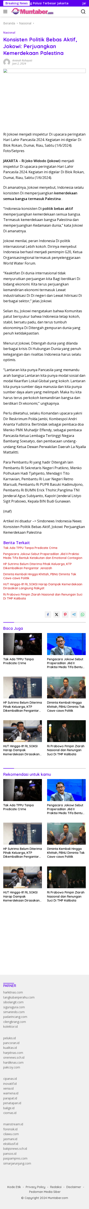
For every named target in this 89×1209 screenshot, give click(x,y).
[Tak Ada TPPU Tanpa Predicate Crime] (22, 644)
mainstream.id (13, 1124)
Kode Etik (14, 1187)
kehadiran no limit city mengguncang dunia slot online (40, 925)
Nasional (9, 32)
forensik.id (10, 1129)
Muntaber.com (58, 1198)
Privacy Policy (35, 1187)
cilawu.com (11, 1134)
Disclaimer (73, 1187)
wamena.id (10, 1093)
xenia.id (8, 1088)
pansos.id (9, 1153)
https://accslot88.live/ (18, 961)
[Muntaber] (32, 11)
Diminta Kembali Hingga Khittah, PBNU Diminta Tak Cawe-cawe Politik (39, 576)
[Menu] (6, 11)
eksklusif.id (10, 1144)
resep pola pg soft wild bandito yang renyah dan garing (41, 945)
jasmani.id (10, 1139)
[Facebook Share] (48, 614)
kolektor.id (10, 1026)
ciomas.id (9, 1113)
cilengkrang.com (14, 1022)
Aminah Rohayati (22, 60)
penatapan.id (12, 1103)
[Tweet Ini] (56, 614)
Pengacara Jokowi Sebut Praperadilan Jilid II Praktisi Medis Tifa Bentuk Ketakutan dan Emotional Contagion (42, 556)
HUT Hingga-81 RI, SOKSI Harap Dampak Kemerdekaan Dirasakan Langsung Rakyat (42, 586)
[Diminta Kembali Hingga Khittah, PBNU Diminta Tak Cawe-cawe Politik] (66, 687)
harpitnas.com (13, 1053)
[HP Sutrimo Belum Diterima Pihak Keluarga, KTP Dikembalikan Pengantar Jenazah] (22, 687)
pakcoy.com (11, 1067)
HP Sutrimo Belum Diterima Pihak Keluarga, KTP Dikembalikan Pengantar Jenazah (37, 566)
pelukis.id (9, 1038)
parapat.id (10, 1098)
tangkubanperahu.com (19, 997)
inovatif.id (10, 1084)
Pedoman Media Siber (45, 1192)
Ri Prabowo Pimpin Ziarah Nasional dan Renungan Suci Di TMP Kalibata (42, 596)
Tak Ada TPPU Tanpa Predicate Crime (30, 548)
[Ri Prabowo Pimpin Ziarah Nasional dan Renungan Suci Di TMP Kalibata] (66, 731)
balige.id (8, 1108)
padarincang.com (15, 1017)
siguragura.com (14, 1007)
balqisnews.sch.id (15, 1148)
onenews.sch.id (13, 1057)
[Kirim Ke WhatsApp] (82, 614)
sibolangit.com (13, 1002)
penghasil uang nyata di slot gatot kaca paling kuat (38, 930)
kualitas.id (10, 1048)
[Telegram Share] (74, 614)
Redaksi (56, 1187)
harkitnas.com (13, 992)
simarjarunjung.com (17, 1163)
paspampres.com (15, 1158)
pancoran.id (11, 1043)
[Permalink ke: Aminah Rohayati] (6, 62)
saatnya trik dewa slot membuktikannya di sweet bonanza (43, 950)
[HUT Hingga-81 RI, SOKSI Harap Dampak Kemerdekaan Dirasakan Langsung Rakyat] (22, 731)
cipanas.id (10, 1079)
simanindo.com (14, 1012)
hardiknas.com (13, 1062)
